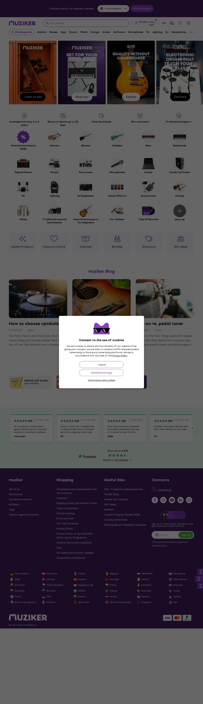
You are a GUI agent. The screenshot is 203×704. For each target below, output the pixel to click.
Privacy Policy (119, 355)
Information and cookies (101, 380)
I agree (101, 365)
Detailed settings (101, 373)
